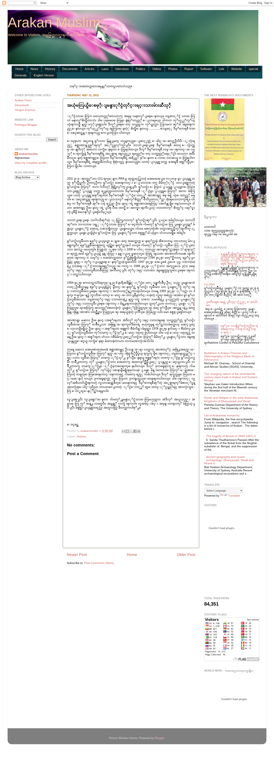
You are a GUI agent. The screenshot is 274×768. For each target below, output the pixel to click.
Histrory (50, 69)
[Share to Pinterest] (139, 431)
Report (188, 69)
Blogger (159, 738)
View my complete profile (30, 162)
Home (19, 69)
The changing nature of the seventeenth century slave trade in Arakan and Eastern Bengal (230, 377)
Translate (234, 495)
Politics (140, 69)
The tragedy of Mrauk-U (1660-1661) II (231, 436)
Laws (105, 69)
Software (206, 69)
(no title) (209, 284)
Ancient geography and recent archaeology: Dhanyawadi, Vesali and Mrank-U (229, 460)
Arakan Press (23, 100)
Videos (156, 69)
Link (221, 69)
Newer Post (77, 554)
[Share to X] (131, 431)
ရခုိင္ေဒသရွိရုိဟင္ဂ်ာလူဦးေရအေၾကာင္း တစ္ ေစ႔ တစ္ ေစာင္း (239, 329)
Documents (70, 69)
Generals (21, 75)
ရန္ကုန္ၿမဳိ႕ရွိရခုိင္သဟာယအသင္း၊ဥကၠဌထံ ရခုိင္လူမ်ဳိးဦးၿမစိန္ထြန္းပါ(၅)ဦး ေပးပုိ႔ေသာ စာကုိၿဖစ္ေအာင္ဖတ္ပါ (240, 258)
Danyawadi (22, 105)
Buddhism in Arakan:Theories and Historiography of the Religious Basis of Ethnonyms (229, 356)
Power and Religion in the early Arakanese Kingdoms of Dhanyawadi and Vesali (231, 399)
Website (236, 69)
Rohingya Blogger (26, 124)
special (253, 69)
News (34, 69)
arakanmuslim (28, 153)
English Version (44, 75)
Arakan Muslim (54, 22)
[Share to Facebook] (135, 431)
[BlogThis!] (127, 431)
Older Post (186, 554)
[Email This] (124, 431)
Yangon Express (25, 109)
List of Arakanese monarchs (221, 415)
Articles (89, 69)
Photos (173, 69)
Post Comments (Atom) (99, 563)
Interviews (122, 69)
